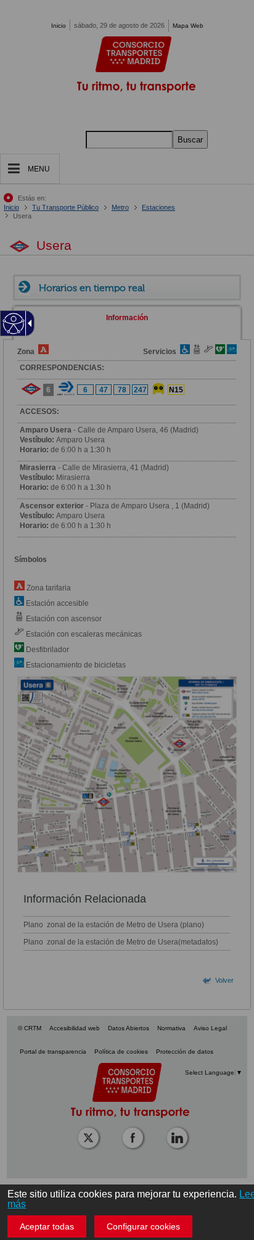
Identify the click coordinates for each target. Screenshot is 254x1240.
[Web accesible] (14, 323)
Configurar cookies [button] (143, 1226)
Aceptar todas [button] (47, 1226)
